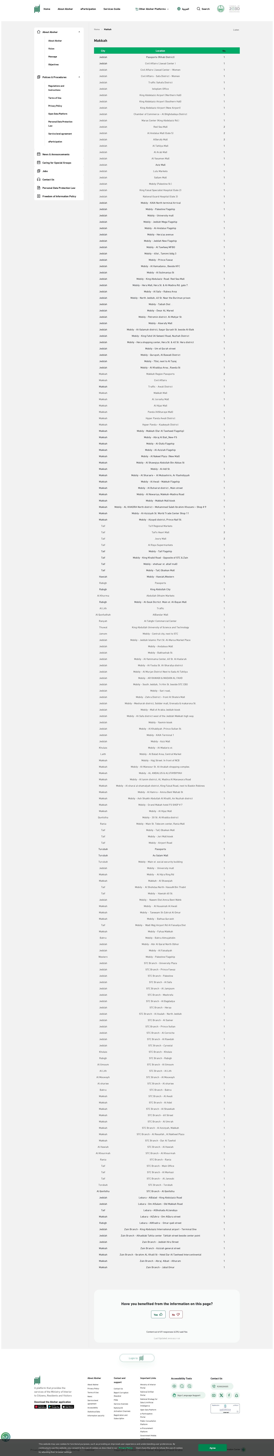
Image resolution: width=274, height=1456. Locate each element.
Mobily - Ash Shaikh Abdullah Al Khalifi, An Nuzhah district (160, 798)
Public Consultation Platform (148, 1422)
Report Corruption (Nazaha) (121, 1394)
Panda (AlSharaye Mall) (160, 412)
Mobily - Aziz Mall (160, 741)
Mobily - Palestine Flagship (160, 956)
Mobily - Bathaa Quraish (160, 918)
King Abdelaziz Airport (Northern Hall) (160, 95)
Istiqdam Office (160, 88)
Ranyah (103, 621)
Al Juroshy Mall (160, 399)
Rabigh (103, 583)
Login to (133, 1358)
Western (103, 956)
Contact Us (118, 1388)
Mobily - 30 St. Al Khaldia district (160, 817)
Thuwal (103, 627)
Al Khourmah (103, 1153)
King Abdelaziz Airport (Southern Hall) (160, 101)
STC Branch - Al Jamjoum (160, 988)
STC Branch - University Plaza (160, 963)
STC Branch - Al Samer (160, 1020)
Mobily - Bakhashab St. (160, 652)
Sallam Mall (160, 177)
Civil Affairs (160, 380)
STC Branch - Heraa (160, 1007)
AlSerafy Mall (160, 139)
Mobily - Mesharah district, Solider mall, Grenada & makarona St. (160, 703)
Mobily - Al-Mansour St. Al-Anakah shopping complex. (160, 766)
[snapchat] (236, 1395)
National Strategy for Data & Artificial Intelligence (148, 1402)
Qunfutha (103, 817)
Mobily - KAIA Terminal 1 (160, 735)
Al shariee (103, 1083)
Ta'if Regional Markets (160, 526)
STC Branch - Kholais (160, 1052)
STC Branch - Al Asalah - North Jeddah (160, 1013)
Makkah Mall (160, 393)
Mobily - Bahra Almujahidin (160, 937)
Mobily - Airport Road (160, 842)
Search (206, 9)
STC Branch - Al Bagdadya (160, 1001)
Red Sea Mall (160, 126)
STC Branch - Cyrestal (160, 1045)
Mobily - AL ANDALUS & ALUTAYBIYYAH (160, 773)
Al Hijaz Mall (160, 405)
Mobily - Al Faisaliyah (160, 950)
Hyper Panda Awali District (160, 418)
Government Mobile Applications (148, 1437)
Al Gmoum (103, 1064)
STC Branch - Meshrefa (160, 994)
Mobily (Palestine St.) (160, 183)
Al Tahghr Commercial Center (160, 621)
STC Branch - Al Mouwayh (160, 1077)
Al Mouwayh (103, 1077)
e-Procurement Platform (146, 1429)
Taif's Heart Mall (160, 532)
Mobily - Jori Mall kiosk (160, 836)
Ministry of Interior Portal (148, 1386)
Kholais (103, 1052)
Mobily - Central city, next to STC (160, 633)
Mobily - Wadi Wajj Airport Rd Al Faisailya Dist (160, 925)
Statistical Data (94, 1411)
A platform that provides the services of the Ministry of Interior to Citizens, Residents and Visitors (53, 1391)
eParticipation (88, 8)
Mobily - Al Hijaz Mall (160, 811)
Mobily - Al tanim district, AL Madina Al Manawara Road (160, 779)
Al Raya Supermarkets (160, 545)
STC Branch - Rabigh (160, 1058)
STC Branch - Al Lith (160, 1071)
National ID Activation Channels (122, 1409)
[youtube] (214, 1395)
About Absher (65, 8)
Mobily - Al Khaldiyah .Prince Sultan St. (160, 728)
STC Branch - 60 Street (160, 1115)
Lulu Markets (160, 171)
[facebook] (229, 1395)
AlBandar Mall (160, 614)
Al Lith (103, 608)
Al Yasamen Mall (160, 158)
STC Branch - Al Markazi (160, 1172)
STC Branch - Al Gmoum (160, 1064)
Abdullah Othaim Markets (160, 595)
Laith (103, 754)
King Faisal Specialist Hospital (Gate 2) (160, 190)
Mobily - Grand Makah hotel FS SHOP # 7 (160, 804)
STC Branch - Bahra (160, 1090)
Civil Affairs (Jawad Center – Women (160, 69)
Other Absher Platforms (152, 9)
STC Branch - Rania (160, 1159)
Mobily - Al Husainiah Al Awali (160, 906)
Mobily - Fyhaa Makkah (160, 931)
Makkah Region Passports (160, 374)
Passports (160, 583)
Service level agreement (93, 1401)
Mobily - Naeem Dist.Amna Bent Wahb (160, 899)
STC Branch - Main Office (160, 1166)
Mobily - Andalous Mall (160, 646)
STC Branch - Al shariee (160, 1083)
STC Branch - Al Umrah (160, 1121)
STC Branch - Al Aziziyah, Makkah (160, 1128)
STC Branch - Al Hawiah (160, 1147)
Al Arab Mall (160, 152)
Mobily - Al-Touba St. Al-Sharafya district (160, 665)
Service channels (121, 1403)
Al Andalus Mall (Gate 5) (160, 133)
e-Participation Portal (146, 1415)
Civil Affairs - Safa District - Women (160, 76)
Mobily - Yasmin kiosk (160, 722)
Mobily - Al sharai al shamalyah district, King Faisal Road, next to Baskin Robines (160, 785)
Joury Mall (160, 538)
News (90, 1396)
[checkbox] (158, 1314)
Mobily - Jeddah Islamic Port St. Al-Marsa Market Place (160, 640)
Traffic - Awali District (160, 386)
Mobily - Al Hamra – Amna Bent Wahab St (160, 792)
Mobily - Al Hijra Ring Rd (160, 874)
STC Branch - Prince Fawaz (160, 969)
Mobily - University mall (160, 868)
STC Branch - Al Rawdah (160, 1039)
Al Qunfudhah (103, 614)
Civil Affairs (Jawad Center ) (160, 63)
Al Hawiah (103, 1147)
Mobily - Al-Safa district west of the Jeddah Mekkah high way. (160, 716)
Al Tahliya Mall (160, 145)
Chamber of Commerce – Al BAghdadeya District (160, 114)
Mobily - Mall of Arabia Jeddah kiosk (160, 709)
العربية (185, 9)
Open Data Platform (148, 1409)
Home (47, 8)
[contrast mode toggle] (174, 1386)
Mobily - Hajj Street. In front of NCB (160, 760)
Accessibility (93, 1407)
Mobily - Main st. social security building (160, 861)
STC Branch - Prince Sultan (160, 1026)
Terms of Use (93, 1392)
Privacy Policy (93, 1388)
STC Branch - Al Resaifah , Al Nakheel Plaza (160, 1134)
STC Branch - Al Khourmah (160, 1153)
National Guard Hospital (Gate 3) (160, 196)
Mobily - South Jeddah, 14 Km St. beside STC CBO (160, 684)
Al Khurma (103, 595)
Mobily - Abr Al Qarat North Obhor (160, 944)
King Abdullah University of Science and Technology (160, 627)
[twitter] (221, 1395)
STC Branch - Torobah (160, 1185)
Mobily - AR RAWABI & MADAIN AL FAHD (160, 678)
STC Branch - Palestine (160, 975)
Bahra (103, 937)
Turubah (103, 861)
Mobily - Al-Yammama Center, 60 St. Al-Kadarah (160, 659)
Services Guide (112, 8)
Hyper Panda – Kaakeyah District (160, 424)
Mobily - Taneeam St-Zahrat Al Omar (160, 912)
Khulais (103, 747)
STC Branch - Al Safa (160, 982)
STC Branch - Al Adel (160, 1102)
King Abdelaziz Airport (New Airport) (160, 107)
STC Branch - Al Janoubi (160, 1178)
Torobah (103, 1185)
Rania (103, 823)
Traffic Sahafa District (160, 82)
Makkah (103, 374)
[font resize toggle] (182, 1386)
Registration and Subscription (120, 1416)
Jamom (103, 633)
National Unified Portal (146, 1393)
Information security (96, 1415)
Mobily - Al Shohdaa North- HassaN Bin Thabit (160, 887)
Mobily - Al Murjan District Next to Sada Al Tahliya (160, 671)
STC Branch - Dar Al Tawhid (160, 1140)
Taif (103, 526)
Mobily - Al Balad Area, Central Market (160, 754)
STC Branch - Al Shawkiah (160, 1109)
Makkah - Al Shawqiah (160, 880)
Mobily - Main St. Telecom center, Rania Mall (160, 823)
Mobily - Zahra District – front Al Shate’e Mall (160, 697)
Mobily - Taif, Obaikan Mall (160, 830)
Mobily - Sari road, (160, 690)
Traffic (160, 608)
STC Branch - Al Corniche (160, 1033)
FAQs (116, 1399)
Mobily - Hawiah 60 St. (160, 893)
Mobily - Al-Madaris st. (160, 747)
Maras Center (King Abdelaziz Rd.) (160, 120)
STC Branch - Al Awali (160, 1096)
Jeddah (103, 69)
